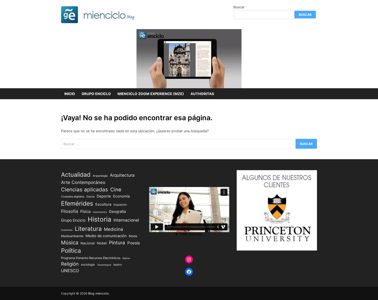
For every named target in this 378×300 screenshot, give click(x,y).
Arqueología (100, 175)
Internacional (126, 220)
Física (85, 211)
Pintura (117, 242)
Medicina (113, 229)
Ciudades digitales (72, 196)
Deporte (104, 196)
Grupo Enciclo (96, 94)
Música (69, 242)
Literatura (88, 228)
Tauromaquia (104, 264)
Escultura (103, 204)
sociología (88, 264)
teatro (117, 264)
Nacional (87, 243)
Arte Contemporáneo (83, 182)
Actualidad (76, 174)
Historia (99, 219)
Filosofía (69, 211)
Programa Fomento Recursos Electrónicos (90, 258)
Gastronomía (100, 212)
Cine (115, 189)
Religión (70, 264)
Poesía (133, 242)
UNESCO (70, 270)
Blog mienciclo (98, 293)
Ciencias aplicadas (84, 189)
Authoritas (202, 94)
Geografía (117, 211)
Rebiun (126, 258)
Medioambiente (72, 236)
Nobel (102, 243)
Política (71, 250)
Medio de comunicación (106, 236)
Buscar (239, 7)
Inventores (67, 230)
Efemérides (77, 203)
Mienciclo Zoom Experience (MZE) (150, 94)
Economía (121, 196)
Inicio (69, 94)
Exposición (120, 204)
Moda (133, 236)
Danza (90, 196)
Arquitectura (122, 175)
